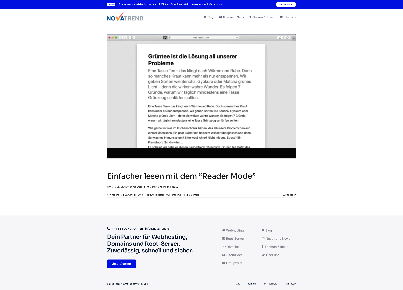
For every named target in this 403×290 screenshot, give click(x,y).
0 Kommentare (191, 194)
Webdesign (158, 194)
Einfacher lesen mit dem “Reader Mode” (181, 176)
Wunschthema (173, 194)
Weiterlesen (289, 194)
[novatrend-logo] (125, 13)
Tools (148, 194)
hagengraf (117, 194)
